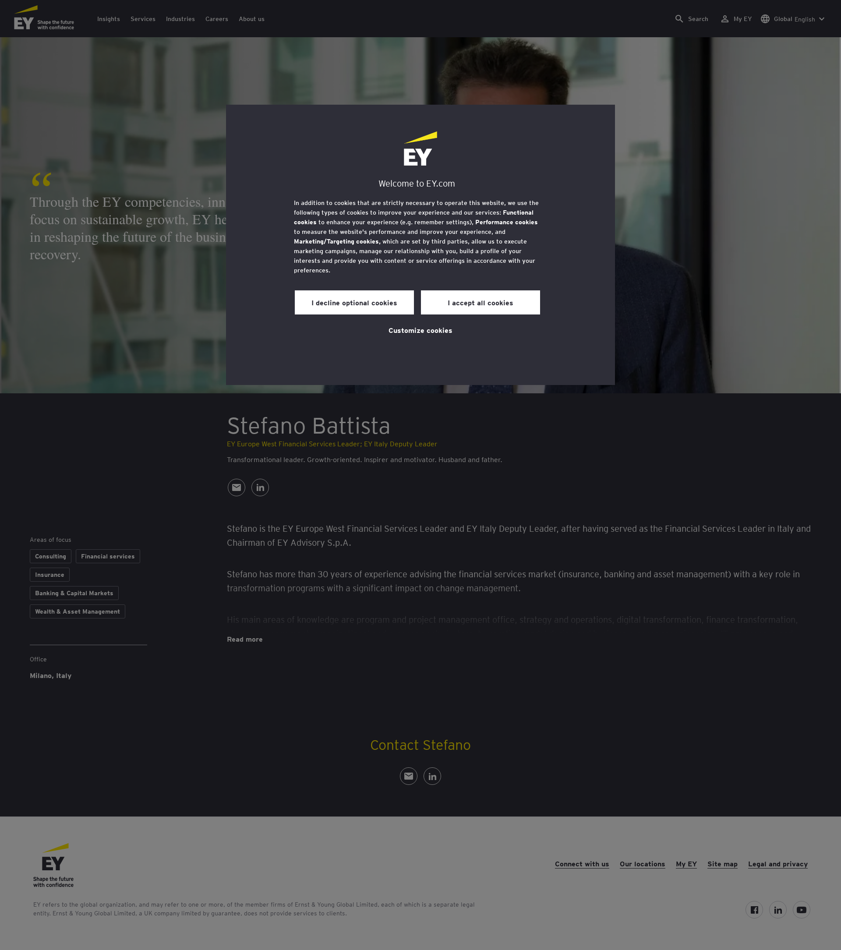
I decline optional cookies (354, 302)
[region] (420, 245)
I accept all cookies (480, 302)
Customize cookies (420, 330)
